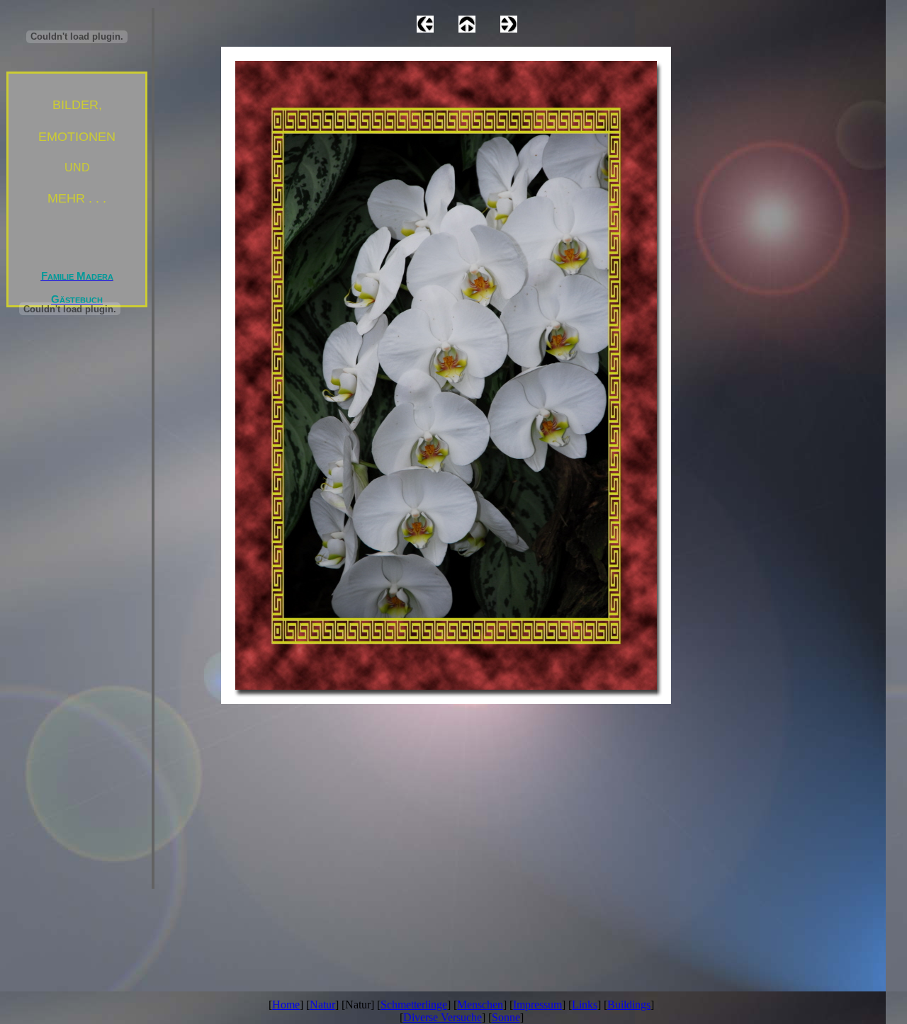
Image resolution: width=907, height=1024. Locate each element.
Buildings (628, 1005)
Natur (322, 1005)
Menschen (480, 1005)
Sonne (506, 1017)
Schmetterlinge (414, 1005)
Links (584, 1005)
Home (286, 1005)
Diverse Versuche (442, 1017)
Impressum (537, 1005)
